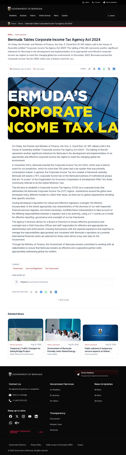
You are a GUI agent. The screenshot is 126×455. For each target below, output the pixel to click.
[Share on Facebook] (99, 69)
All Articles (54, 430)
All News (97, 390)
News (56, 16)
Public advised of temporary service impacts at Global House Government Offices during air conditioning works (99, 352)
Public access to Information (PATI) (59, 445)
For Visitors (54, 401)
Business (23, 16)
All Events (98, 401)
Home (13, 24)
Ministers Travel (56, 424)
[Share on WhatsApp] (104, 69)
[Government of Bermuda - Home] (38, 9)
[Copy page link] (89, 69)
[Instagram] (23, 416)
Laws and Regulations (34, 268)
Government (18, 268)
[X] (17, 416)
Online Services (45, 16)
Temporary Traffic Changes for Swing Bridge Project (25, 349)
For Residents (55, 390)
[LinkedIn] (36, 416)
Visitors (33, 16)
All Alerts (97, 395)
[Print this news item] (94, 69)
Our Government (52, 268)
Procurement (55, 419)
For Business (54, 395)
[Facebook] (10, 416)
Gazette (65, 16)
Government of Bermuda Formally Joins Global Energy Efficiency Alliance (61, 351)
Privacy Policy (36, 445)
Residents (13, 16)
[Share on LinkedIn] (114, 69)
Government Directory (17, 445)
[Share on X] (109, 69)
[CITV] (17, 423)
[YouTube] (29, 416)
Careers (80, 445)
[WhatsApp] (10, 423)
